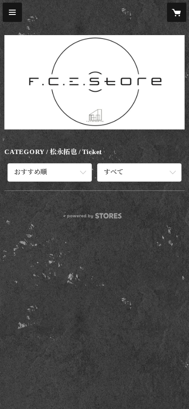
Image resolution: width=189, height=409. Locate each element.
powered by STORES (94, 218)
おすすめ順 (30, 172)
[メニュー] (12, 12)
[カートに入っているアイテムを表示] (176, 12)
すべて (114, 172)
